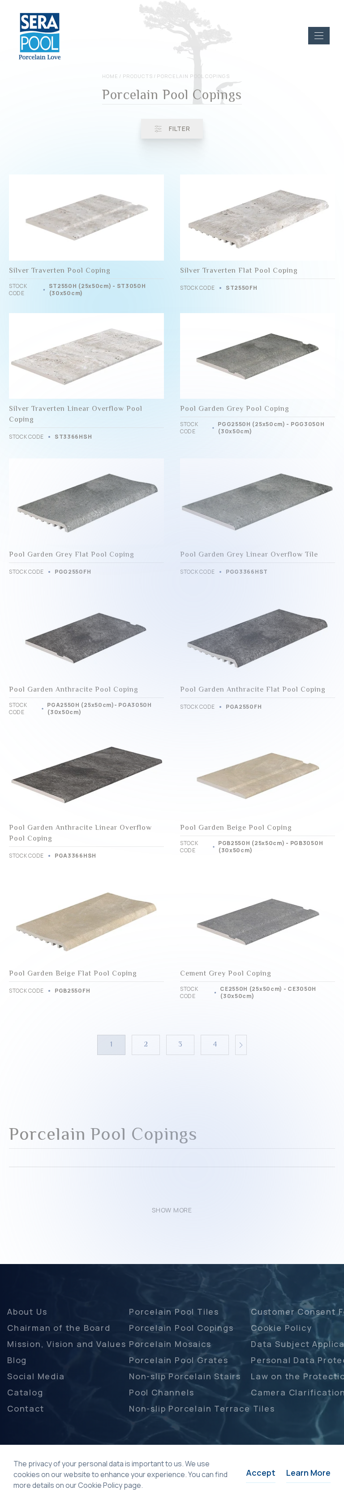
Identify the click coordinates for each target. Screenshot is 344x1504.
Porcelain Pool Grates (178, 1360)
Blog (17, 1360)
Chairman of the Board (59, 1327)
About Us (27, 1311)
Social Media (36, 1376)
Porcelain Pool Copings (181, 1327)
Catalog (25, 1392)
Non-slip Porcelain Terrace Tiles (202, 1408)
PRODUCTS (138, 76)
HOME (110, 76)
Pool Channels (161, 1392)
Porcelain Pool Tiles (174, 1311)
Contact (25, 1408)
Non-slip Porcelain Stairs (185, 1376)
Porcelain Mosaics (170, 1343)
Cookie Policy (281, 1327)
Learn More (308, 1472)
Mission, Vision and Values (66, 1343)
